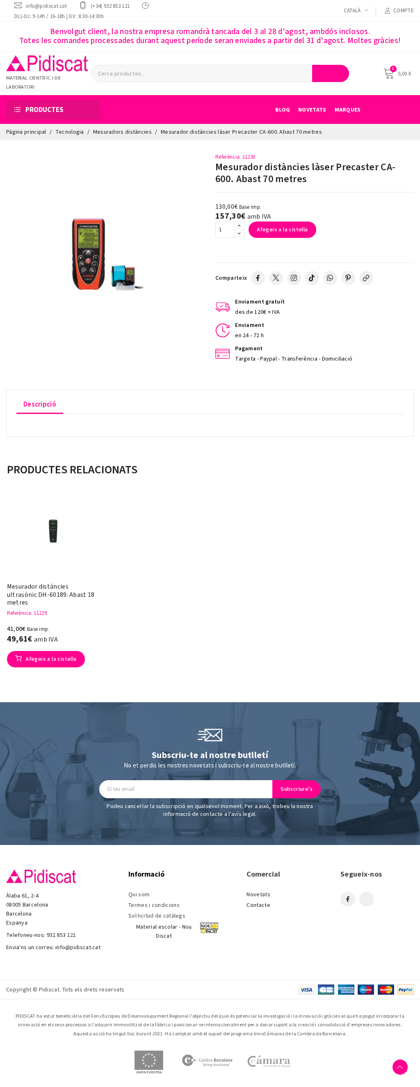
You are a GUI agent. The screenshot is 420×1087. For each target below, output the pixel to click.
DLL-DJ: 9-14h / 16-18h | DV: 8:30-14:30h (59, 16)
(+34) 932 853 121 (110, 5)
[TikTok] (312, 278)
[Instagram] (294, 278)
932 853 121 (61, 935)
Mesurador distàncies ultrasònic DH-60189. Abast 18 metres (51, 595)
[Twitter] (276, 278)
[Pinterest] (348, 278)
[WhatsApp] (330, 278)
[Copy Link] (366, 278)
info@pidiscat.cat (46, 5)
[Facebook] (258, 278)
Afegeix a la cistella (282, 230)
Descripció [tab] (39, 404)
